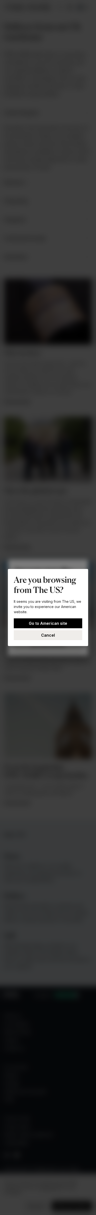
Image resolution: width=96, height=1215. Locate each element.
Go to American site (48, 623)
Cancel (48, 635)
